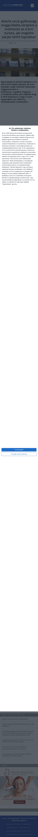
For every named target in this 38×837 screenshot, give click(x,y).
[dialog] (19, 418)
